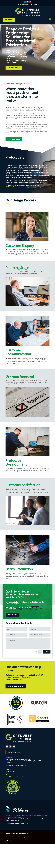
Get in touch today (14, 67)
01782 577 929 (36, 675)
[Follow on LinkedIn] (24, 2)
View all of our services (15, 686)
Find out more (12, 614)
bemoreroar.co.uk (17, 841)
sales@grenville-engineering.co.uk (34, 187)
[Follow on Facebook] (27, 2)
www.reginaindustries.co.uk (19, 823)
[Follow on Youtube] (30, 2)
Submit (47, 651)
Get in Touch (9, 19)
